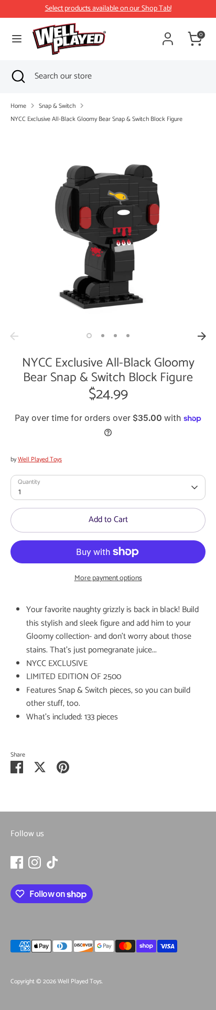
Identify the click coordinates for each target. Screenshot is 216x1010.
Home (18, 106)
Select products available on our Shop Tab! (108, 9)
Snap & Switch (57, 106)
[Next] (201, 336)
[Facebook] (16, 862)
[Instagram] (34, 862)
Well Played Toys (40, 459)
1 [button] (89, 335)
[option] (108, 229)
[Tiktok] (52, 862)
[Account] (167, 35)
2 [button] (102, 335)
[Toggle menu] (16, 39)
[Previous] (14, 336)
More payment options (108, 578)
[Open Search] (17, 76)
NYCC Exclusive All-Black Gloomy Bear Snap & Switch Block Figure (96, 119)
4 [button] (127, 335)
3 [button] (115, 335)
